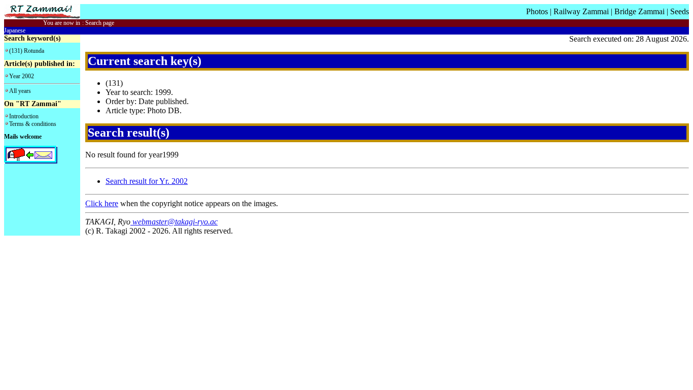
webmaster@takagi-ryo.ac (174, 221)
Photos (537, 11)
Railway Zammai (581, 11)
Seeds (679, 11)
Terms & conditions (32, 123)
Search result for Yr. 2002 (147, 181)
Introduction (24, 116)
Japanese (14, 30)
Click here (101, 203)
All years (20, 90)
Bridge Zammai (639, 11)
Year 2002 (21, 76)
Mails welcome (23, 136)
